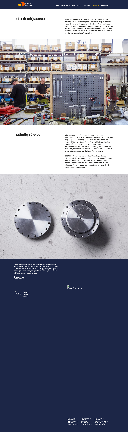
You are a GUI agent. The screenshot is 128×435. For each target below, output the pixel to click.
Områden (75, 5)
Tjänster (64, 5)
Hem (57, 5)
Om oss (94, 5)
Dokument (105, 5)
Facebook (26, 292)
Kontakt (87, 5)
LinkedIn (25, 296)
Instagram (26, 294)
